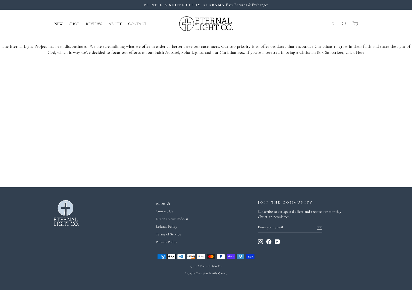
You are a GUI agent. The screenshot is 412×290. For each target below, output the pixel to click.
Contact (137, 23)
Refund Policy (166, 226)
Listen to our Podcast (172, 219)
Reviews (94, 23)
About (115, 23)
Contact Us (164, 211)
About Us (163, 203)
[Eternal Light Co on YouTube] (277, 241)
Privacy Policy (166, 242)
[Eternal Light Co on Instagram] (260, 241)
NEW (58, 23)
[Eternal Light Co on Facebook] (268, 241)
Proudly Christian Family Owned (206, 273)
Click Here (355, 52)
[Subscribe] (319, 228)
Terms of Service (168, 234)
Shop (74, 23)
